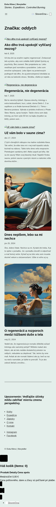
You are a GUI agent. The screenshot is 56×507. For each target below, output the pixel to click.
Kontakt (10, 426)
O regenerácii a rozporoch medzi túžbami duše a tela (23, 332)
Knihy (9, 411)
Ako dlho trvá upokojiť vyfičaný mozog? (27, 46)
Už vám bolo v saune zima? (24, 133)
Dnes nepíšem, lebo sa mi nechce (23, 236)
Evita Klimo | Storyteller (15, 4)
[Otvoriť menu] (6, 14)
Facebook (12, 435)
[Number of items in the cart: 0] (50, 14)
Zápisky (11, 419)
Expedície (12, 415)
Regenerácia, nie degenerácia (26, 91)
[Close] (4, 458)
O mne (10, 422)
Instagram (12, 432)
